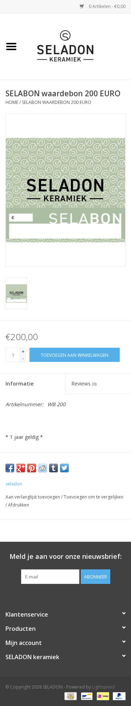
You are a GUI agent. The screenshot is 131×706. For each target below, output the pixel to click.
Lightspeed (103, 687)
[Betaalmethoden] (70, 696)
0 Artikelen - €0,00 (107, 6)
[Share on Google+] (20, 468)
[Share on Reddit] (42, 468)
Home (11, 102)
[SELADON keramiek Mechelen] (77, 46)
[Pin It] (31, 468)
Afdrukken (18, 505)
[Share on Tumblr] (53, 468)
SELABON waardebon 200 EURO (56, 102)
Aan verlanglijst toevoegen (32, 497)
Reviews (83, 383)
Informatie (19, 383)
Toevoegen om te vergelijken (93, 497)
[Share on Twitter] (64, 468)
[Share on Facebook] (9, 468)
